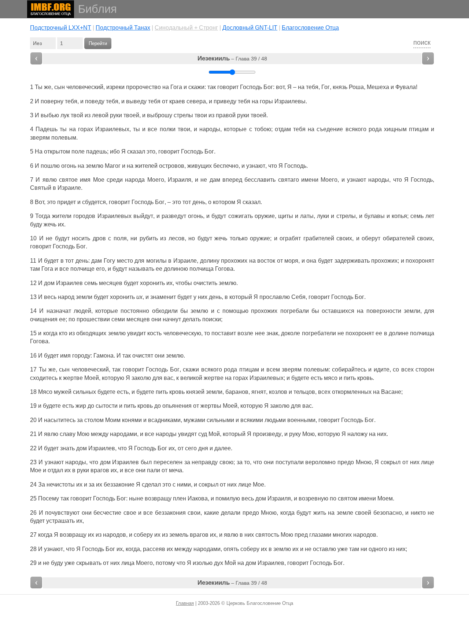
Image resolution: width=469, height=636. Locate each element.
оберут (371, 238)
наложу (357, 434)
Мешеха (378, 87)
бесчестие (107, 513)
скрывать (88, 563)
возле (245, 333)
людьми (275, 420)
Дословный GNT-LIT (249, 28)
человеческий (84, 87)
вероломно (320, 462)
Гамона (103, 355)
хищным (395, 129)
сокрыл (390, 462)
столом (94, 420)
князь (340, 87)
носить (81, 238)
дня (203, 448)
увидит (136, 333)
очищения (44, 319)
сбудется (94, 202)
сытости (107, 406)
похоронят (420, 261)
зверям (40, 137)
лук (64, 115)
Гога (176, 87)
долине (399, 333)
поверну (52, 101)
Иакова (198, 498)
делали (230, 513)
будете (300, 378)
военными (301, 420)
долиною (176, 269)
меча (175, 470)
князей (195, 392)
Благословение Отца (310, 28)
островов (171, 166)
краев (177, 101)
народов (114, 535)
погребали (294, 311)
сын (59, 87)
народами (123, 434)
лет (429, 216)
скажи (196, 87)
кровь (365, 378)
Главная (185, 603)
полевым (63, 137)
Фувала (405, 87)
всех (407, 369)
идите (381, 369)
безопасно (387, 513)
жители (61, 216)
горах (85, 129)
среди (115, 180)
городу (81, 355)
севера (196, 101)
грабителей (318, 238)
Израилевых (112, 129)
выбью (50, 115)
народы (209, 129)
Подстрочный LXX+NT (60, 28)
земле (345, 513)
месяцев (110, 283)
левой (100, 115)
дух (218, 563)
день (198, 202)
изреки (115, 87)
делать (191, 319)
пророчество (143, 87)
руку (295, 434)
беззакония (170, 513)
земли (84, 297)
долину (209, 261)
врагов (100, 470)
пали (153, 470)
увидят (187, 434)
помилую (227, 498)
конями (132, 420)
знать (67, 448)
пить (350, 378)
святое (68, 180)
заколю (141, 378)
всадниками (164, 420)
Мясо (45, 392)
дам (215, 180)
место (125, 261)
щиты (285, 216)
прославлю (274, 297)
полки (168, 129)
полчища (201, 269)
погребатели (319, 333)
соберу (143, 535)
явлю (50, 180)
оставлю (324, 549)
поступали (290, 462)
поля (120, 238)
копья (399, 216)
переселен (168, 462)
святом (347, 498)
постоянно (135, 311)
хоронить (152, 283)
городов (84, 216)
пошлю (50, 166)
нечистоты (61, 484)
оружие (265, 216)
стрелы (183, 115)
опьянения (177, 406)
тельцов (304, 392)
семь (417, 216)
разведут (174, 216)
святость (267, 535)
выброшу (159, 115)
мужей (62, 392)
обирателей (399, 238)
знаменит (163, 297)
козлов (278, 392)
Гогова (224, 269)
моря (291, 261)
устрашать (60, 521)
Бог (268, 87)
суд (202, 434)
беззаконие (119, 484)
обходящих (91, 333)
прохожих (234, 261)
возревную (313, 498)
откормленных (352, 392)
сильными (220, 420)
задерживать (352, 261)
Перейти (98, 43)
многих (342, 535)
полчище (82, 269)
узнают (255, 166)
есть (316, 378)
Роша (356, 87)
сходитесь (44, 378)
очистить (205, 283)
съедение (330, 129)
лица (127, 563)
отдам (283, 129)
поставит (223, 333)
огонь (68, 166)
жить (319, 513)
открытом (57, 151)
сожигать (240, 216)
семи (118, 319)
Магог (113, 166)
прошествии (93, 319)
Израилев (69, 283)
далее (222, 448)
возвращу (158, 498)
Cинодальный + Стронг (186, 28)
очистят (142, 355)
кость (154, 333)
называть (141, 269)
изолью (203, 563)
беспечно (226, 166)
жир (80, 406)
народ (66, 297)
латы (307, 216)
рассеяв (154, 549)
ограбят (290, 238)
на (360, 311)
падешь (96, 151)
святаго (288, 180)
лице (427, 462)
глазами (320, 535)
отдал (55, 470)
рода (375, 129)
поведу (94, 101)
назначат (59, 311)
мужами (194, 420)
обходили (165, 311)
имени (309, 180)
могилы (156, 261)
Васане (391, 392)
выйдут (143, 216)
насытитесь (59, 420)
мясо (330, 378)
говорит (228, 87)
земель (178, 535)
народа (135, 180)
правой (226, 115)
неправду (205, 462)
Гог (325, 87)
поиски (211, 319)
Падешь (47, 129)
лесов (177, 238)
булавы (374, 216)
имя (85, 180)
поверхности (383, 311)
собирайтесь (349, 369)
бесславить (260, 180)
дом (49, 283)
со (396, 369)
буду (36, 224)
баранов (236, 392)
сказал (136, 151)
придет (66, 202)
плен (179, 498)
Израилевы (290, 101)
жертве (73, 378)
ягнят (258, 392)
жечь (50, 224)
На (39, 151)
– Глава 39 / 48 (232, 58)
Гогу (109, 261)
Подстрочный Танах (123, 28)
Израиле (69, 188)
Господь (251, 87)
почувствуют (62, 513)
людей (82, 311)
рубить (149, 238)
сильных (84, 392)
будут (218, 216)
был (146, 462)
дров (99, 238)
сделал (151, 484)
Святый (40, 188)
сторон (425, 369)
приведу (225, 101)
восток (266, 261)
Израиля (179, 180)
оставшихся (338, 311)
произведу (267, 434)
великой (191, 378)
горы (266, 101)
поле (78, 151)
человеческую (182, 333)
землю (227, 283)
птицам (419, 129)
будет (325, 261)
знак (272, 333)
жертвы (210, 406)
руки (116, 115)
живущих (199, 166)
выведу (136, 101)
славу (67, 434)
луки (323, 216)
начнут (172, 319)
